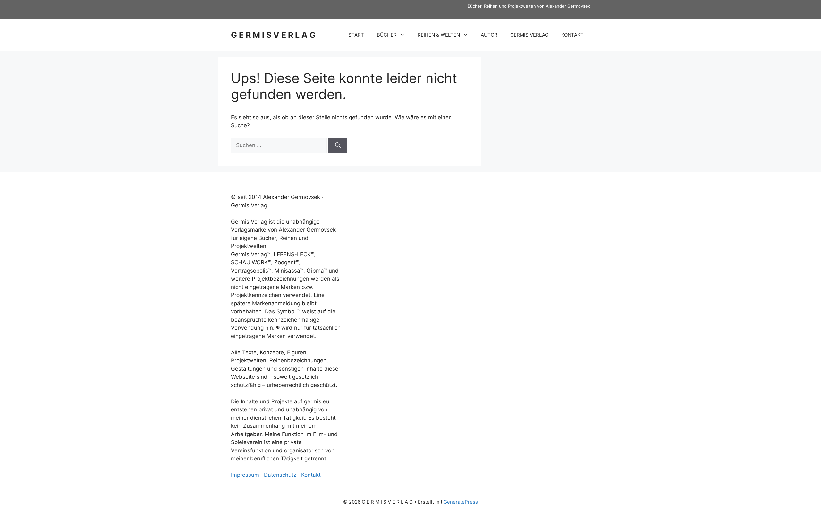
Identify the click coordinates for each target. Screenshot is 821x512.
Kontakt (311, 475)
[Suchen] (337, 145)
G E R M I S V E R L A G (273, 35)
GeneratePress (461, 502)
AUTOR (489, 35)
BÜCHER (387, 35)
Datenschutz (280, 475)
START (356, 35)
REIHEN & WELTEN (439, 35)
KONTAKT (572, 35)
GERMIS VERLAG (529, 35)
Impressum (245, 475)
